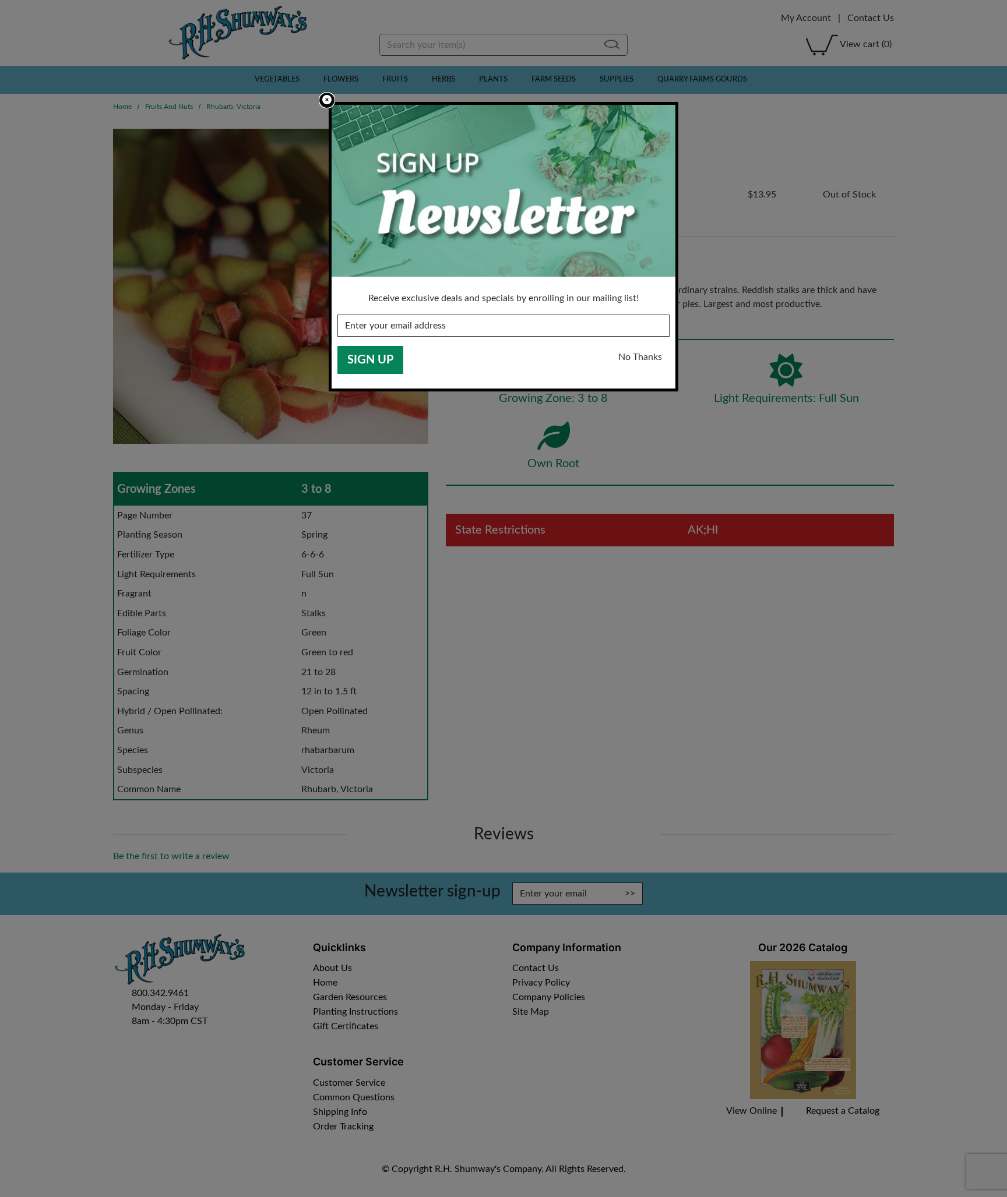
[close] (327, 100)
